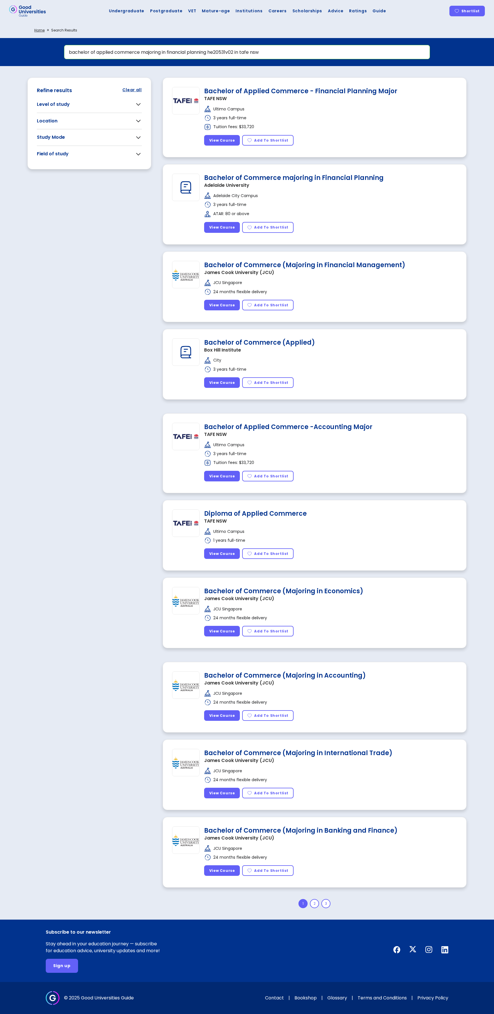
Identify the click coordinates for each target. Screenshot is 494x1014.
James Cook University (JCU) (239, 272)
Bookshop (305, 998)
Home (39, 30)
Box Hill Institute (222, 350)
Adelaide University (226, 185)
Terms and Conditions (382, 998)
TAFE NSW (215, 98)
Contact (274, 998)
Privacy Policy (432, 998)
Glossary (337, 998)
